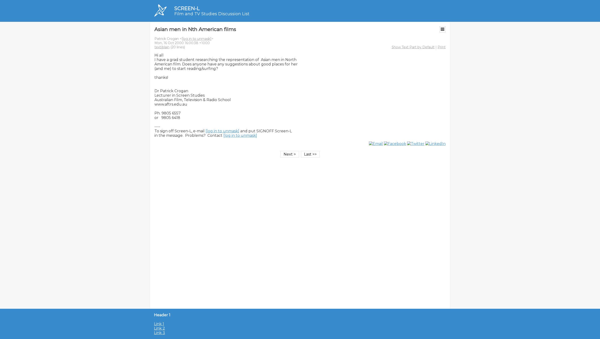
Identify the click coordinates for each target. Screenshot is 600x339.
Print (442, 47)
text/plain (161, 47)
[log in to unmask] (196, 39)
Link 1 (159, 324)
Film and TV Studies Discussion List (211, 13)
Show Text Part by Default (413, 47)
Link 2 (159, 328)
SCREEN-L (187, 8)
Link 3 (159, 333)
